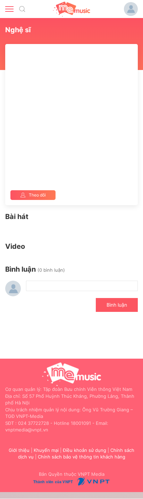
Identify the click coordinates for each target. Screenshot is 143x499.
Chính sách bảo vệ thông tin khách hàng (81, 456)
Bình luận (117, 305)
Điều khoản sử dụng (84, 450)
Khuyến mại (46, 450)
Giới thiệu (19, 450)
